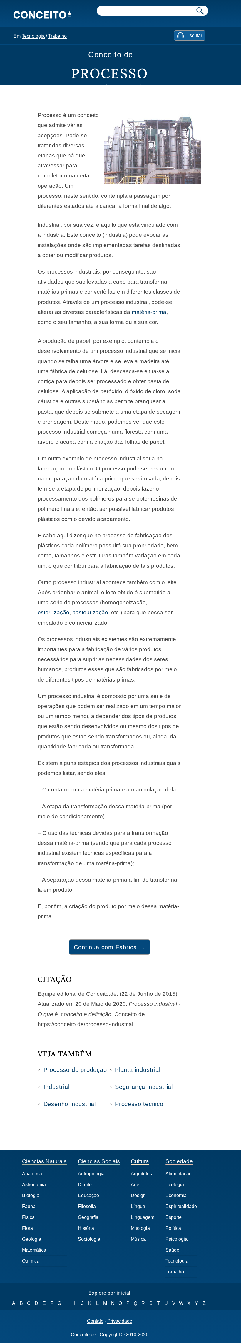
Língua (138, 1206)
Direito (85, 1184)
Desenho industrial (69, 1104)
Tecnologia (33, 36)
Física (28, 1217)
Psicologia (176, 1239)
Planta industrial (137, 1069)
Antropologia (91, 1173)
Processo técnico (139, 1104)
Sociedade (179, 1161)
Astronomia (34, 1184)
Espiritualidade (181, 1206)
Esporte (173, 1217)
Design (138, 1195)
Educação (88, 1195)
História (86, 1228)
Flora (27, 1228)
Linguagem (142, 1217)
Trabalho (57, 36)
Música (138, 1239)
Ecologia (174, 1184)
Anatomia (32, 1173)
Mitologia (140, 1228)
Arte (135, 1184)
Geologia (31, 1239)
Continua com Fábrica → (109, 947)
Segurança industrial (144, 1087)
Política (173, 1228)
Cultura (140, 1161)
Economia (176, 1195)
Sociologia (89, 1239)
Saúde (172, 1250)
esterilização (53, 612)
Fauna (29, 1206)
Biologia (30, 1195)
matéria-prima (149, 312)
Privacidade (119, 1321)
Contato (95, 1321)
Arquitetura (142, 1173)
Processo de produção (75, 1069)
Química (30, 1260)
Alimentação (178, 1173)
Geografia (88, 1217)
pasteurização (90, 612)
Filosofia (87, 1206)
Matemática (34, 1250)
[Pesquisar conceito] (200, 10)
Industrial (56, 1087)
